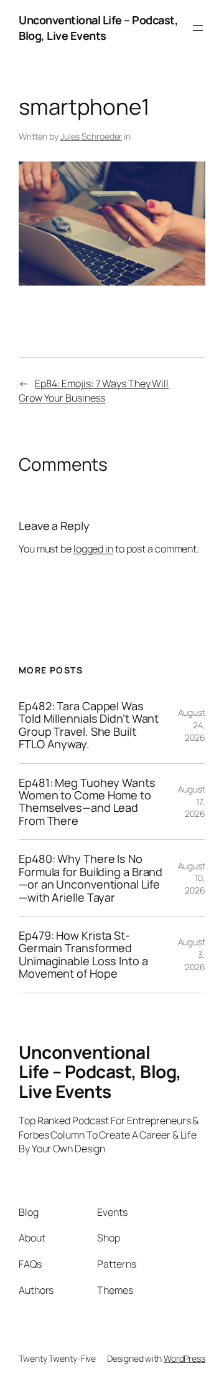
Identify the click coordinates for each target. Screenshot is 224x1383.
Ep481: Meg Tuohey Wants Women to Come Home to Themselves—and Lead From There (87, 801)
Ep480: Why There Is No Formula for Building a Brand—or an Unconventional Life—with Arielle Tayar (90, 878)
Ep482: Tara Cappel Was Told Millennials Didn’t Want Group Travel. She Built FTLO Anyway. (89, 725)
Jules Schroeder (91, 136)
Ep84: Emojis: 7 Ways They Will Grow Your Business (94, 391)
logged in (93, 549)
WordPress (184, 1358)
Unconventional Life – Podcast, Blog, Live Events (98, 27)
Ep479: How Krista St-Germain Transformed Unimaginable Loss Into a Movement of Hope (83, 954)
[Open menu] (197, 28)
